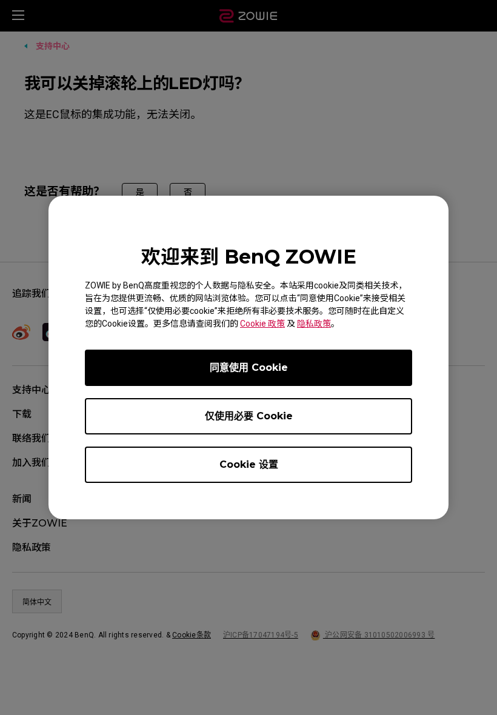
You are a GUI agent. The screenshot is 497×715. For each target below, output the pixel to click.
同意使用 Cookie (249, 367)
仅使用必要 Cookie (249, 416)
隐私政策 (314, 323)
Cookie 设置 (248, 464)
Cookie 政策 (262, 323)
